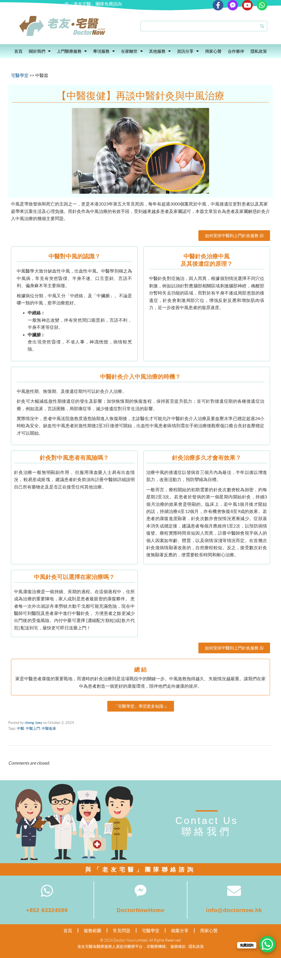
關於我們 (37, 51)
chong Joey (33, 722)
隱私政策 (259, 51)
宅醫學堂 (20, 75)
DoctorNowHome (140, 910)
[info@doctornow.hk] (234, 891)
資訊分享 (185, 51)
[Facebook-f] (218, 5)
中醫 (20, 728)
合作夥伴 (236, 51)
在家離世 (129, 51)
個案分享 (180, 930)
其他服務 (157, 51)
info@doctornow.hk (234, 910)
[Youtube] (247, 5)
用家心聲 (213, 51)
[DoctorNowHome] (140, 891)
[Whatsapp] (262, 5)
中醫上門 (33, 728)
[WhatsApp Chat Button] (267, 944)
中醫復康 (49, 728)
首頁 (18, 51)
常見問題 (121, 930)
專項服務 (101, 51)
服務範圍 (92, 930)
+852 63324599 (47, 910)
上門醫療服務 (69, 51)
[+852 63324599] (47, 891)
